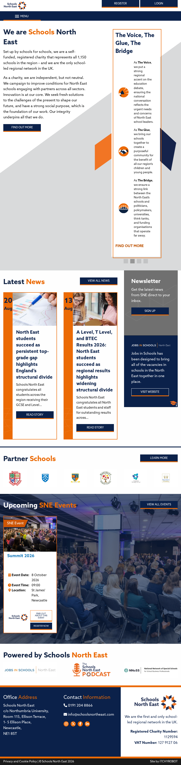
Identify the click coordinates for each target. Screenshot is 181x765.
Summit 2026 (20, 556)
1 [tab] (126, 261)
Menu (24, 16)
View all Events (159, 504)
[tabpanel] (135, 142)
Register (120, 3)
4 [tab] (145, 261)
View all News (98, 280)
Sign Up (150, 311)
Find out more (22, 127)
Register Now (41, 626)
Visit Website (150, 392)
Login (159, 3)
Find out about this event (41, 616)
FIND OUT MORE (129, 246)
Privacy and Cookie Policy (20, 761)
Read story (34, 414)
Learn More (159, 458)
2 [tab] (132, 261)
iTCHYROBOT (169, 761)
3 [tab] (139, 261)
